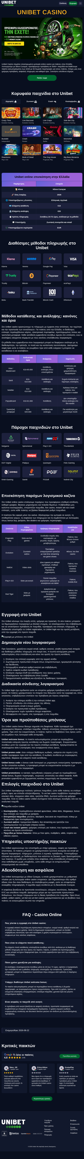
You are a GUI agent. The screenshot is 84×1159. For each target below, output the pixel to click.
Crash (50, 101)
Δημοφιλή (9, 101)
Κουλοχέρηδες (71, 101)
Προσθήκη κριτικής (70, 1056)
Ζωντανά (30, 101)
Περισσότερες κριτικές (42, 1099)
